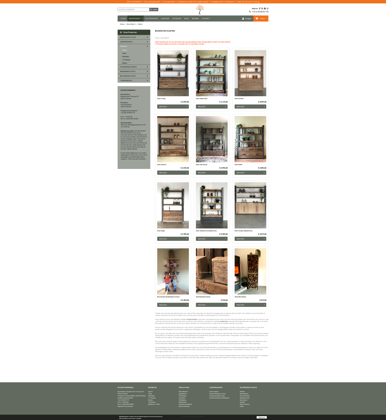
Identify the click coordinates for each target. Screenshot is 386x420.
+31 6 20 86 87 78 (123, 400)
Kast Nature (161, 165)
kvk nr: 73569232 (123, 402)
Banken (124, 63)
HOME (123, 18)
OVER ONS (165, 18)
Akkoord (262, 417)
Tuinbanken (152, 402)
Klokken (242, 391)
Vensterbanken (245, 396)
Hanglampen (183, 393)
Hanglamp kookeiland (185, 404)
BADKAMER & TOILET (128, 71)
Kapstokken (243, 400)
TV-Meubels (126, 60)
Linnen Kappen (214, 391)
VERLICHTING (184, 387)
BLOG (186, 18)
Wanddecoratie (244, 398)
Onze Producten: (130, 32)
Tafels (124, 53)
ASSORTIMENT (135, 18)
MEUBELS (123, 46)
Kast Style (161, 231)
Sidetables (125, 56)
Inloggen (248, 18)
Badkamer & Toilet (154, 404)
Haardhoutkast (240, 297)
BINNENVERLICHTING (128, 37)
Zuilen (242, 406)
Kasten (140, 24)
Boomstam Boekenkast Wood (168, 297)
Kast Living (161, 98)
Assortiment (131, 24)
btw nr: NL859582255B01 (126, 404)
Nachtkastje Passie (203, 297)
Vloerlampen (183, 396)
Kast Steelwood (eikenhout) (206, 231)
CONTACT (206, 18)
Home (122, 24)
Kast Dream (239, 98)
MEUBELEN (152, 387)
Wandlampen (183, 402)
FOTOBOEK (176, 18)
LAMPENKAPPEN (126, 42)
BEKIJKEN (163, 106)
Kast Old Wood (201, 165)
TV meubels (152, 398)
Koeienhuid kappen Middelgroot (219, 398)
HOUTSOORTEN (151, 18)
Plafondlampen (183, 391)
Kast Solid (238, 165)
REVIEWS (195, 18)
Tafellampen (182, 400)
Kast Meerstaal (201, 98)
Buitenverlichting (184, 406)
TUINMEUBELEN (126, 80)
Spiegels (242, 402)
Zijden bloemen (244, 404)
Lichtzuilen (182, 398)
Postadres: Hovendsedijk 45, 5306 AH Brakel (132, 396)
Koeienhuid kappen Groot (217, 393)
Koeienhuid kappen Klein (217, 396)
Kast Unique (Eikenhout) (243, 231)
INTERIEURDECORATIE (128, 67)
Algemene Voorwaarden (125, 406)
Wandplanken (244, 393)
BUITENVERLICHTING (128, 76)
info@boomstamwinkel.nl (125, 398)
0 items (262, 18)
